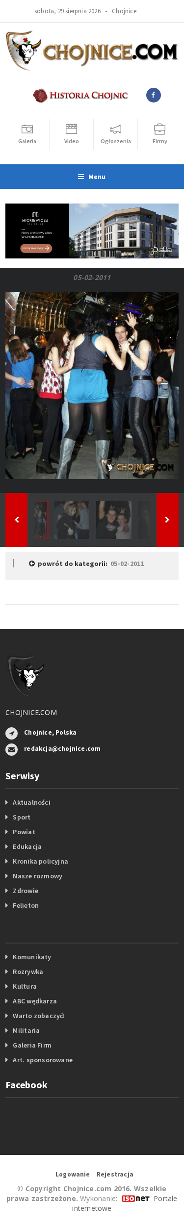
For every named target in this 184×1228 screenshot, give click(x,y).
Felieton (26, 905)
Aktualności (31, 802)
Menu (97, 176)
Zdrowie (25, 890)
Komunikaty (32, 956)
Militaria (26, 1030)
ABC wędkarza (35, 1001)
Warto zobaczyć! (39, 1015)
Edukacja (27, 846)
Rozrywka (28, 971)
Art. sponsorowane (43, 1059)
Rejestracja (115, 1174)
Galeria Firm (32, 1045)
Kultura (24, 986)
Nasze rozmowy (37, 875)
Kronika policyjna (40, 861)
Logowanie (72, 1174)
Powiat (24, 831)
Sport (21, 817)
